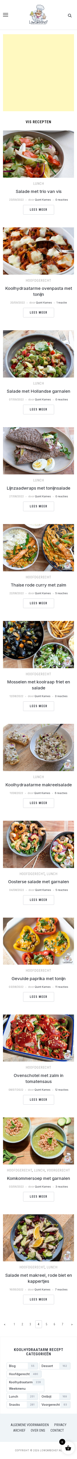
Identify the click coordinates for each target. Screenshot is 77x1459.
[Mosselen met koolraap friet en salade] (38, 623)
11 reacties (61, 986)
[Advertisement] (38, 72)
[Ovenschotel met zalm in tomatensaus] (38, 1017)
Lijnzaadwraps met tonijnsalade (38, 488)
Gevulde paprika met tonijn (39, 978)
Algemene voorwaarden (30, 1425)
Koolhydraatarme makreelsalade (38, 784)
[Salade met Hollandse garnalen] (38, 333)
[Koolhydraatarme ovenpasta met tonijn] (38, 230)
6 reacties (61, 793)
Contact (57, 1430)
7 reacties (61, 1289)
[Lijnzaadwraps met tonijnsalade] (38, 430)
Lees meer (38, 209)
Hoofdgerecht (38, 280)
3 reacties (61, 1186)
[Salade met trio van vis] (38, 133)
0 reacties (61, 199)
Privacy (60, 1425)
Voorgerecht (58, 1170)
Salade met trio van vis (39, 191)
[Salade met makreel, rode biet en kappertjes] (38, 1217)
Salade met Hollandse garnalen (38, 391)
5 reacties (61, 593)
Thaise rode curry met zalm (38, 585)
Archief (19, 1430)
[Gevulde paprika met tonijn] (38, 920)
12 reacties (61, 1089)
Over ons (38, 1430)
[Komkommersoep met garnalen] (38, 1120)
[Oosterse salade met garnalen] (38, 823)
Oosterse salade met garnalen (38, 881)
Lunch (38, 184)
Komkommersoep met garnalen (38, 1178)
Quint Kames (43, 199)
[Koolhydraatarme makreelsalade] (38, 726)
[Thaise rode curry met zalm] (38, 526)
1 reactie (61, 302)
